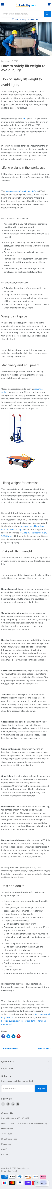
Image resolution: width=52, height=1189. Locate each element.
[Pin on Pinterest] (19, 1036)
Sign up (41, 1088)
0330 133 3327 (22, 1118)
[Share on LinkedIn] (13, 1036)
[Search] (47, 14)
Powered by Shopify (9, 1171)
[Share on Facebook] (3, 1036)
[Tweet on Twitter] (8, 1036)
